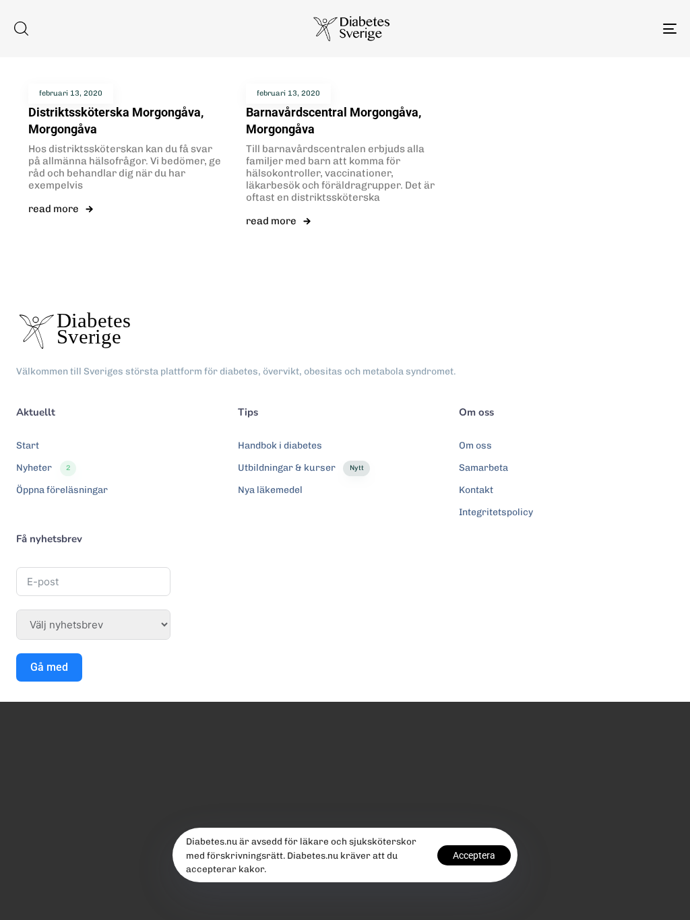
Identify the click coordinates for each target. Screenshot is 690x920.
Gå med (389, 567)
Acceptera (474, 855)
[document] (345, 460)
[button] (559, 339)
